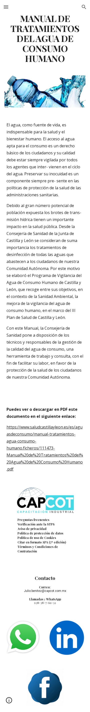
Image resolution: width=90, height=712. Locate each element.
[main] (45, 38)
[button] (6, 7)
